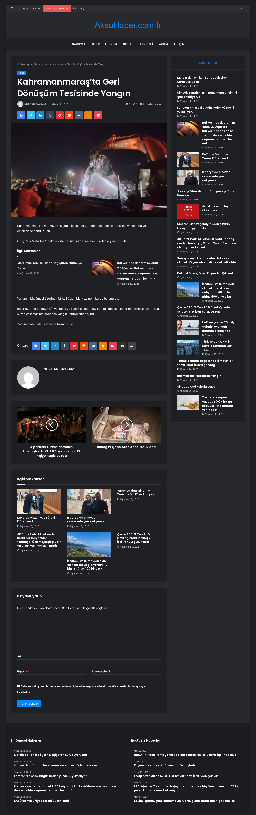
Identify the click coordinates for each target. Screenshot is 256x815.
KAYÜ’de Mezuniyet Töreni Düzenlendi (36, 519)
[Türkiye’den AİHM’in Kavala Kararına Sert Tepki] (188, 347)
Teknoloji (145, 44)
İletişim (179, 44)
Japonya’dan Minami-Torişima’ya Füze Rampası (136, 492)
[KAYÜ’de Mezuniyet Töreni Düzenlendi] (39, 501)
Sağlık (128, 44)
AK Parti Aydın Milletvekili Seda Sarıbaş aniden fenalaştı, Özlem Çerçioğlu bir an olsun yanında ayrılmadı (39, 540)
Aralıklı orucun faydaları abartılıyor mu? (219, 208)
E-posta (23, 671)
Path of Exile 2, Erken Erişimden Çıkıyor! (205, 273)
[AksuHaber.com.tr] (128, 25)
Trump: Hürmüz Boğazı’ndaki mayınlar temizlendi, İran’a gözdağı (205, 363)
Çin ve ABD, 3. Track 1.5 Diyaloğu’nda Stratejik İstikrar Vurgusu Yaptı (133, 538)
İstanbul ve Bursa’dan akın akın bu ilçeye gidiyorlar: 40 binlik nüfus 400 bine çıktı (87, 565)
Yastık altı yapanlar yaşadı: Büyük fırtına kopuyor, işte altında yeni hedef (217, 403)
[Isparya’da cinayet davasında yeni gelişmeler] (89, 501)
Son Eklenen (208, 63)
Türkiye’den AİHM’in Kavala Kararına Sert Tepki (217, 346)
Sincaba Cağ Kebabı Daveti (197, 387)
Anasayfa (78, 44)
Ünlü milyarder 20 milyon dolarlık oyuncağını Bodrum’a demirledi (220, 326)
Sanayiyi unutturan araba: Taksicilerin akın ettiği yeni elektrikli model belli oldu (206, 260)
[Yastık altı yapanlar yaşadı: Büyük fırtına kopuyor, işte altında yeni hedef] (188, 402)
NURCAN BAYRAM (35, 104)
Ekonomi (111, 44)
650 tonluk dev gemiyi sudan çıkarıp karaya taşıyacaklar (203, 226)
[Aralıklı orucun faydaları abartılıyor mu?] (188, 211)
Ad (20, 656)
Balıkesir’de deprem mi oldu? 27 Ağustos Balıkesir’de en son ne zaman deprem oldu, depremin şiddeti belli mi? (219, 133)
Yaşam (163, 44)
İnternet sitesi (101, 671)
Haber (95, 44)
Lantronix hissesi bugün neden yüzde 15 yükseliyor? (106, 8)
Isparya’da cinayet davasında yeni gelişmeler (86, 519)
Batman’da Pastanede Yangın (199, 376)
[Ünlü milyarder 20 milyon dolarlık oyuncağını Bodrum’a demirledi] (188, 327)
